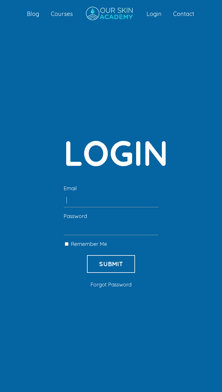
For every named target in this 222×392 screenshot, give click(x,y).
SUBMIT (111, 264)
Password (75, 216)
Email (70, 188)
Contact (183, 13)
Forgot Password (111, 284)
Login (154, 13)
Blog (33, 13)
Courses (62, 13)
